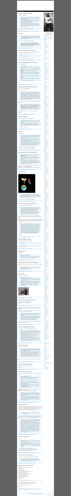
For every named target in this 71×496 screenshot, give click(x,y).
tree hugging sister (23, 84)
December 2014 (46, 209)
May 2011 (45, 257)
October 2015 (46, 198)
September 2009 (46, 279)
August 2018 (45, 160)
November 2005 (46, 325)
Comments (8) (32, 114)
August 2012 (45, 240)
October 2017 (46, 171)
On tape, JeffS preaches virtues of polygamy (24, 302)
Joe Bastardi (28, 215)
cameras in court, (32, 328)
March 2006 (45, 320)
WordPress (40, 493)
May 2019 (45, 150)
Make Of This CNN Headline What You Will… (27, 299)
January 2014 (46, 221)
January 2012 (46, 248)
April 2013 (45, 231)
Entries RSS (46, 34)
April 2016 (45, 191)
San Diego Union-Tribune (36, 416)
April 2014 (45, 218)
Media (45, 348)
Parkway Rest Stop (46, 67)
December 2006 (46, 310)
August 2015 (45, 200)
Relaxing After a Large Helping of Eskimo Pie (27, 86)
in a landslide (36, 456)
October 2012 (46, 238)
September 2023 (46, 110)
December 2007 (46, 298)
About (22, 11)
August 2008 (45, 289)
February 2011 (46, 260)
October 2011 (46, 251)
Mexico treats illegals (34, 417)
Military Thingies (21, 169)
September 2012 (46, 239)
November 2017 (46, 170)
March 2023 (45, 112)
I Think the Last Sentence (23, 436)
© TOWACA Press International (48, 362)
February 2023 (46, 113)
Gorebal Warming (46, 342)
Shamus (45, 81)
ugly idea (28, 199)
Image (47, 495)
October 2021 (46, 124)
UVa (44, 360)
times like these (22, 133)
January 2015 (46, 208)
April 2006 (45, 319)
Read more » (20, 112)
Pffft (19, 82)
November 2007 (46, 299)
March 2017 (45, 179)
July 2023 (45, 111)
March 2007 (45, 307)
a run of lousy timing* (31, 101)
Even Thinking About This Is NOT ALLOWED (27, 62)
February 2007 (46, 308)
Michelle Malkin (28, 167)
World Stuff (20, 114)
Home (18, 11)
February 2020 (46, 140)
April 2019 (45, 151)
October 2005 (46, 326)
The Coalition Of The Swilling (26, 1)
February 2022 (46, 123)
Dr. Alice (45, 48)
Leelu (45, 61)
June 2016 (45, 189)
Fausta (45, 49)
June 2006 (45, 317)
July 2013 (45, 228)
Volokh (45, 99)
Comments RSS (50, 34)
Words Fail (20, 131)
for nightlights (34, 390)
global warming (28, 88)
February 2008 (46, 296)
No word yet (30, 165)
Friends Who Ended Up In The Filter (25, 465)
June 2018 (45, 162)
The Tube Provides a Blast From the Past (27, 50)
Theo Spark (45, 89)
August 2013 (45, 227)
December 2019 (46, 142)
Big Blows (45, 339)
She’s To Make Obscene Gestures (26, 326)
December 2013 (46, 222)
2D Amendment (46, 338)
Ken (44, 60)
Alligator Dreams (21, 251)
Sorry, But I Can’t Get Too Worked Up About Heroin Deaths (29, 308)
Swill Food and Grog (21, 402)
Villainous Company (46, 97)
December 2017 (46, 169)
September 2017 (46, 172)
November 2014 (46, 210)
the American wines (37, 373)
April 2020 (45, 139)
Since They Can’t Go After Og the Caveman (27, 203)
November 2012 (46, 237)
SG (44, 80)
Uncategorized (46, 359)
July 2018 (45, 161)
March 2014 (45, 219)
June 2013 (45, 229)
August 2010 (45, 267)
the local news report (35, 449)
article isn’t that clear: (30, 311)
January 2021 (46, 131)
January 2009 (46, 286)
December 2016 (46, 182)
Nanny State (45, 351)
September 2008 (46, 288)
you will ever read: (32, 118)
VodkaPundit (45, 98)
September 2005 (46, 327)
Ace (44, 40)
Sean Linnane (46, 79)
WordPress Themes (51, 495)
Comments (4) (29, 305)
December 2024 (46, 104)
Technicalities (46, 87)
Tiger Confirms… (21, 273)
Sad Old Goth (46, 77)
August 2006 (45, 315)
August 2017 (45, 173)
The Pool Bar (45, 88)
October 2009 (46, 278)
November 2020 (46, 132)
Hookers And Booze (46, 52)
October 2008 (46, 287)
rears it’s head (31, 199)
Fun (19, 84)
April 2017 (45, 178)
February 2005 (46, 335)
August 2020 (45, 134)
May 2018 (45, 163)
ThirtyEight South (46, 90)
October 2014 (46, 211)
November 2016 (46, 183)
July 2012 (45, 241)
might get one (25, 15)
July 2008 (45, 290)
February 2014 (46, 220)
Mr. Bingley (23, 297)
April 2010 (45, 271)
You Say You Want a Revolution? (25, 13)
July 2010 (45, 268)
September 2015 (46, 199)
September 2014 (46, 212)
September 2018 (46, 159)
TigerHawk (45, 91)
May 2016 (45, 190)
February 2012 (46, 247)
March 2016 (45, 192)
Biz (44, 340)
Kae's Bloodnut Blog (46, 58)
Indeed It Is (20, 33)
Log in (45, 365)
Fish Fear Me (46, 50)
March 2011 (45, 259)
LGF (20, 118)
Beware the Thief (22, 171)
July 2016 (45, 188)
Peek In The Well (46, 68)
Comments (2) (32, 201)
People (45, 352)
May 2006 (45, 318)
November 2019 (46, 143)
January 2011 (46, 261)
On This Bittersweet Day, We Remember (26, 482)
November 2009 (46, 277)
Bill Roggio (36, 167)
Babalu (45, 42)
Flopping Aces (46, 51)
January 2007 (46, 309)
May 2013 (45, 230)
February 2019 (46, 153)
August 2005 (45, 328)
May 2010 (45, 270)
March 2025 (45, 103)
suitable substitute (28, 205)
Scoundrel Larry (46, 78)
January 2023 (46, 114)
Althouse (45, 41)
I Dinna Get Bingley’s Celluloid (24, 239)
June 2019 (45, 149)
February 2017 (46, 180)
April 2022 (45, 121)
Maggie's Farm (46, 62)
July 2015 (45, 201)
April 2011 (45, 258)
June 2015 (45, 202)
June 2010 (45, 269)
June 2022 (45, 120)
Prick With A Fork (46, 70)
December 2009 (46, 276)
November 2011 (46, 250)
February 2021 (46, 130)
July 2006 (45, 316)
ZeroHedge (45, 100)
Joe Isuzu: (26, 275)
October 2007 (46, 300)
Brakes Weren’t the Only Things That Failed (27, 152)
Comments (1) (34, 169)
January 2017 (46, 181)
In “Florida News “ (23, 345)
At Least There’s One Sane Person (25, 454)
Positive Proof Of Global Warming (25, 364)
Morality (20, 297)
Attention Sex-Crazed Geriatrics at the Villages (28, 262)
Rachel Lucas (46, 72)
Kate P (45, 59)
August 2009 (45, 280)
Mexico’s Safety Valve (23, 404)
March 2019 (45, 152)
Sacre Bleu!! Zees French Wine (24, 371)
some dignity (40, 264)
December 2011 (46, 249)
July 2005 (45, 329)
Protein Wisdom (46, 71)
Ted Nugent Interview (22, 116)
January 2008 (46, 297)
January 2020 (46, 141)
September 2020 (46, 133)
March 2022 (45, 122)
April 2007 (45, 306)
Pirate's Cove (46, 69)
